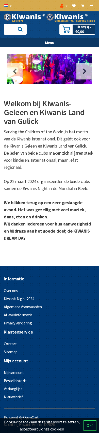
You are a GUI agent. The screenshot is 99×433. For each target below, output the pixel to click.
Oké (90, 425)
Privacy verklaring (18, 322)
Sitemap (10, 351)
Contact (10, 343)
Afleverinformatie (18, 314)
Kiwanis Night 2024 (19, 298)
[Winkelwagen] (82, 5)
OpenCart (31, 417)
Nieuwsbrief (13, 396)
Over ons (11, 290)
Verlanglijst (13, 388)
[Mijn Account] (63, 5)
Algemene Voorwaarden (23, 306)
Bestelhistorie (15, 380)
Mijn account (14, 372)
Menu (49, 42)
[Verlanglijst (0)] (73, 5)
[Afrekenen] (91, 5)
